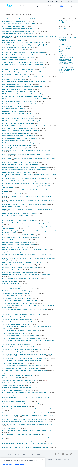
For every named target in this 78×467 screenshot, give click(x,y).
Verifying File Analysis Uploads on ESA (13, 385)
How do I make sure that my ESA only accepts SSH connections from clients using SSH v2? (28, 196)
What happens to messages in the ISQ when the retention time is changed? (23, 421)
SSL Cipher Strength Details (10, 281)
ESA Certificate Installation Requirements (13, 79)
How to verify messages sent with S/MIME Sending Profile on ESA (20, 237)
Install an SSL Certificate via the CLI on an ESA (15, 239)
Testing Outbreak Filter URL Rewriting (13, 295)
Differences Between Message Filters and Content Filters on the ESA (21, 72)
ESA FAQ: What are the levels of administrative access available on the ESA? (24, 99)
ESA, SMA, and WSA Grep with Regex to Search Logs (17, 123)
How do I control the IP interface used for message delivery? (19, 181)
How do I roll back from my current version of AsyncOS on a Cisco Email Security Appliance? (28, 200)
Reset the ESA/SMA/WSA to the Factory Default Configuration (19, 272)
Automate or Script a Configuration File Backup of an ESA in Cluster (21, 31)
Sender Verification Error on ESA (11, 283)
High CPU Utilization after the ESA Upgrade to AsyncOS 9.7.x (19, 138)
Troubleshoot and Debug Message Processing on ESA (17, 352)
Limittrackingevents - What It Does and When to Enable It (18, 244)
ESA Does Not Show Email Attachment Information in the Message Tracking (23, 81)
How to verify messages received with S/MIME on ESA (17, 235)
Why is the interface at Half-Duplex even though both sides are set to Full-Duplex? (25, 447)
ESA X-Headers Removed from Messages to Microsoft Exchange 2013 (22, 121)
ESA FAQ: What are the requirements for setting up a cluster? (19, 101)
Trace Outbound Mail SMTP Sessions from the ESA (16, 298)
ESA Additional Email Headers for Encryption (14, 74)
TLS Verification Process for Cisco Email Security (16, 291)
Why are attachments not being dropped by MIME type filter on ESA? (21, 441)
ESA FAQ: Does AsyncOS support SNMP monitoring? (17, 84)
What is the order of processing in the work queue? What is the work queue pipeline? (26, 430)
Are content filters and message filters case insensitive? (18, 28)
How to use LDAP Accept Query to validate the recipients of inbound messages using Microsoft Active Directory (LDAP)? (66, 60)
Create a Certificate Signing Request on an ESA (15, 59)
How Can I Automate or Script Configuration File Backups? (18, 143)
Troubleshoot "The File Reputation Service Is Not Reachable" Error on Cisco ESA (25, 309)
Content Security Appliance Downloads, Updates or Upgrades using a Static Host (25, 54)
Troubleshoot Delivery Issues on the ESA (13, 333)
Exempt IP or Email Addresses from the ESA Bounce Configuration (21, 130)
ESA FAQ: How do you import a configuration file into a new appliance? (22, 96)
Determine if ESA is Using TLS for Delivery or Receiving (17, 69)
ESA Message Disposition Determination (13, 108)
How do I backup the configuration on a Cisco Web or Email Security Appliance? (25, 169)
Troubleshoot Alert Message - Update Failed (14, 317)
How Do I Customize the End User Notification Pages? (17, 145)
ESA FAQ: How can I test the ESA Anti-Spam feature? (17, 89)
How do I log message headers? (11, 193)
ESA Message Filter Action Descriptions (13, 111)
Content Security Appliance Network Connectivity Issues (18, 57)
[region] (22, 462)
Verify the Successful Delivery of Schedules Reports (16, 382)
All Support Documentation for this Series (67, 21)
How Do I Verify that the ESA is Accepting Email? (16, 148)
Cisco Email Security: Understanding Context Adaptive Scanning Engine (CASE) (24, 45)
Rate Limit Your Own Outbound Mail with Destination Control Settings (21, 262)
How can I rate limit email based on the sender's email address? (20, 162)
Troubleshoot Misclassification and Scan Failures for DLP (18, 344)
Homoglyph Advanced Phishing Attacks (13, 140)
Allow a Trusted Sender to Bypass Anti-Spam (15, 26)
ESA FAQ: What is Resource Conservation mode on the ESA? (19, 103)
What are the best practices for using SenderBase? (16, 390)
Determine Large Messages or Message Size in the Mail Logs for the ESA (23, 64)
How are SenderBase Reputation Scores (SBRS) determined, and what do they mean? (26, 150)
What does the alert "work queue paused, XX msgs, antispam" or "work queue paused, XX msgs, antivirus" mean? (67, 69)
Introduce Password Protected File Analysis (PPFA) (16, 242)
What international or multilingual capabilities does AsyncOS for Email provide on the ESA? (28, 424)
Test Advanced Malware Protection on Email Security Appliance (20, 293)
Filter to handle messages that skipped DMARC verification (19, 135)
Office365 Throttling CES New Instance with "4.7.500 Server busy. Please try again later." (27, 254)
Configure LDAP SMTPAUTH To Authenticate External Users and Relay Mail (23, 52)
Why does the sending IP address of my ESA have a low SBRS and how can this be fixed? (27, 443)
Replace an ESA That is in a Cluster (12, 269)
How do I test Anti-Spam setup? (11, 206)
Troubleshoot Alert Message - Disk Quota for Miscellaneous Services (21, 312)
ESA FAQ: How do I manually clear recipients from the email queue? (21, 94)
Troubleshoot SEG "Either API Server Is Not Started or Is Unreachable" (22, 349)
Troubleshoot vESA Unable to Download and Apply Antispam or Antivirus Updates (25, 358)
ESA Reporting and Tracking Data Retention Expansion (17, 113)
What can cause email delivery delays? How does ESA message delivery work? (24, 392)
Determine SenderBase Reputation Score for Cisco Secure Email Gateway (23, 67)
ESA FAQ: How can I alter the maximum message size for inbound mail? (22, 86)
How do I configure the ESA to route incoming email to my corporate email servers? (26, 178)
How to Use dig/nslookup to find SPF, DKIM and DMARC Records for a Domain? (24, 218)
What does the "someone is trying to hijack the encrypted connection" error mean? (25, 412)
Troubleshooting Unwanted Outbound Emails (14, 363)
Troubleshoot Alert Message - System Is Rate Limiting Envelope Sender (22, 314)
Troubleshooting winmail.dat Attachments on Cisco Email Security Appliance (24, 365)
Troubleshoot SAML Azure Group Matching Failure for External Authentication (24, 347)
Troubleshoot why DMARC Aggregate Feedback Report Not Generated (22, 360)
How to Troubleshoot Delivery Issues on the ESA (15, 215)
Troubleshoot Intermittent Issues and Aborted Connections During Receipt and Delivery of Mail (28, 340)
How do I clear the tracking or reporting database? (16, 172)
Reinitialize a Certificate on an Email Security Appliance (18, 265)
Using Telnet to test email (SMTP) (11, 378)
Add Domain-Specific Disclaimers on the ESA (15, 21)
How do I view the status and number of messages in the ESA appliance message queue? (27, 209)
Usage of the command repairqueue (12, 373)
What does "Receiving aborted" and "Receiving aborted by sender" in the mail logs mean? (27, 397)
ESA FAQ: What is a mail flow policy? (12, 106)
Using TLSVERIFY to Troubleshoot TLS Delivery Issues (17, 375)
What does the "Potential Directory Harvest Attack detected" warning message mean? (26, 408)
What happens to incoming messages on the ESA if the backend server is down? (25, 419)
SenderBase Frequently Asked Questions (13, 286)
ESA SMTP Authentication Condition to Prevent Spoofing (18, 116)
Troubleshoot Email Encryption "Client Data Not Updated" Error (20, 335)
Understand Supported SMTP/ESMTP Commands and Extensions (20, 368)
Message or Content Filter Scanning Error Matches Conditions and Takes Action (24, 249)
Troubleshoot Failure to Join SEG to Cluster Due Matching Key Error (21, 338)
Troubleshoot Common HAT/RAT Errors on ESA (15, 324)
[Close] (43, 460)
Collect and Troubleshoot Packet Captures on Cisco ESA (18, 47)
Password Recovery (64, 29)
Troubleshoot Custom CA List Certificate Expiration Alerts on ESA (20, 330)
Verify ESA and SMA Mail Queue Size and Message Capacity (19, 380)
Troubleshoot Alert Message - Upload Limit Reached (17, 319)
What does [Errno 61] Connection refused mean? (16, 401)
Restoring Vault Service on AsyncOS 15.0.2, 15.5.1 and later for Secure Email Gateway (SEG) (28, 274)
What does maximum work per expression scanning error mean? (20, 404)
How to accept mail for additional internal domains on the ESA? (20, 220)
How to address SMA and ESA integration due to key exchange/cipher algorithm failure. (27, 223)
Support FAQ (62, 31)
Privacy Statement (7, 464)
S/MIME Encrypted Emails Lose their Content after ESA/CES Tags (20, 278)
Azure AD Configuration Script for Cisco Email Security (17, 33)
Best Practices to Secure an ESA (11, 40)
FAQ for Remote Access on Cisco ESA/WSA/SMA (16, 133)
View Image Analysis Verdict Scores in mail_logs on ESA (18, 387)
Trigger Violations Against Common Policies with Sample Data (19, 300)
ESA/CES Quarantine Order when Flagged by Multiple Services (20, 128)
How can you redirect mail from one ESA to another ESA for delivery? (21, 164)
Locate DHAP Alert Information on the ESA (14, 247)
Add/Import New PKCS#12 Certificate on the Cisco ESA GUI (19, 24)
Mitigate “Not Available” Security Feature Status (15, 252)
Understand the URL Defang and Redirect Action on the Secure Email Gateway (24, 370)
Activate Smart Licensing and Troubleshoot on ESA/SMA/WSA (19, 19)
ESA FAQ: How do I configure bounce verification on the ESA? (19, 91)
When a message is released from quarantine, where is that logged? (21, 434)
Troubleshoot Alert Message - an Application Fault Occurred (19, 322)
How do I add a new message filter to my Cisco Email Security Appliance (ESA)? (25, 167)
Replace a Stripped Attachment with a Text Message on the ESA (20, 267)
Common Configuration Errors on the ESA (14, 50)
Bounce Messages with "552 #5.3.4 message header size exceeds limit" (22, 42)
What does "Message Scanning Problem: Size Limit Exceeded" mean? (22, 395)
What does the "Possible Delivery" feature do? (15, 406)
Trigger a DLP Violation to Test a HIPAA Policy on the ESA (18, 303)
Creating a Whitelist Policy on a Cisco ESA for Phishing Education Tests (22, 62)
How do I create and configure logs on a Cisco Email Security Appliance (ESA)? (24, 183)
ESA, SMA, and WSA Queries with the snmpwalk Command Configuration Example (25, 125)
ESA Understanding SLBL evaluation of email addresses (18, 118)
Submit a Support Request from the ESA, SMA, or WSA (17, 288)
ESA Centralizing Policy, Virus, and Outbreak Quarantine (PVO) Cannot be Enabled (25, 76)
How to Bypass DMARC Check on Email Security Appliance (19, 213)
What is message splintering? (10, 428)
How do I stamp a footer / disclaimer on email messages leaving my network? (24, 204)
